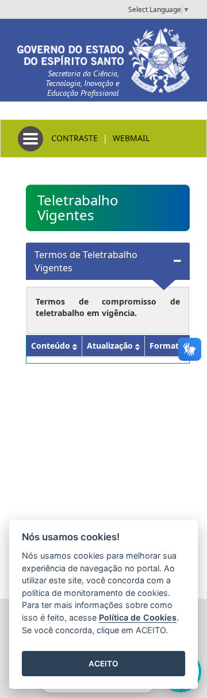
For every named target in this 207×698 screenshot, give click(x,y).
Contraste (74, 137)
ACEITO (103, 663)
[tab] (108, 261)
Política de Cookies (138, 617)
